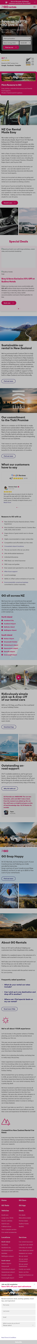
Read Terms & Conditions (8, 1337)
